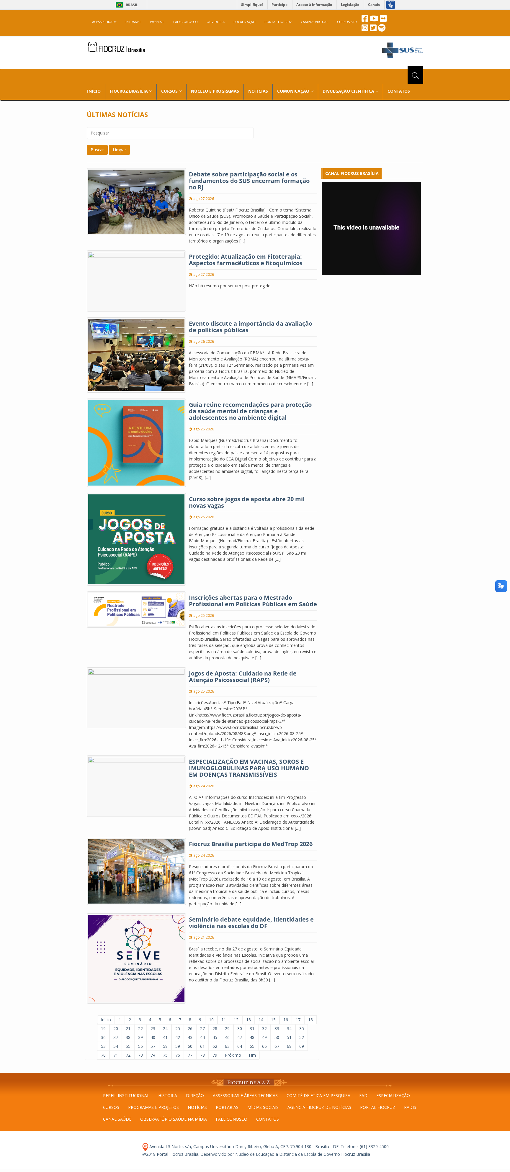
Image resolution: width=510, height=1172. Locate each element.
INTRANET (133, 21)
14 (261, 1019)
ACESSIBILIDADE (104, 21)
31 (252, 1028)
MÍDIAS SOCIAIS (263, 1107)
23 (153, 1028)
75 (165, 1055)
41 (165, 1037)
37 (115, 1037)
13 (248, 1019)
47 (239, 1037)
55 (128, 1046)
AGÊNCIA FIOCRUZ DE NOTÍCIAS (319, 1107)
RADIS (410, 1107)
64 (239, 1046)
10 (211, 1019)
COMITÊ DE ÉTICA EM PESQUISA (318, 1095)
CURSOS (111, 1107)
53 (103, 1046)
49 (264, 1037)
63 (227, 1046)
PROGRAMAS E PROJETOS (153, 1107)
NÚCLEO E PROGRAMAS (215, 91)
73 (140, 1055)
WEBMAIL (157, 21)
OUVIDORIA (216, 21)
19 (103, 1028)
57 (153, 1046)
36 (103, 1037)
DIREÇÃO (195, 1095)
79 (214, 1055)
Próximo (233, 1055)
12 (236, 1019)
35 (301, 1028)
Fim (252, 1055)
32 (264, 1028)
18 (310, 1019)
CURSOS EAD (347, 21)
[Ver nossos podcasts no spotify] (381, 29)
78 (202, 1055)
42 (177, 1037)
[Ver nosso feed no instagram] (365, 29)
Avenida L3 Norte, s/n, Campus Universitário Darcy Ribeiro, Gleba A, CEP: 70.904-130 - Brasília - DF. (243, 1146)
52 (301, 1037)
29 (227, 1028)
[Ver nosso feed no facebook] (365, 20)
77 (190, 1055)
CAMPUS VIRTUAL (314, 21)
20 (115, 1028)
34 (289, 1028)
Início (106, 1019)
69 (301, 1046)
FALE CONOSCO (185, 21)
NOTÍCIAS (258, 91)
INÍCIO (94, 91)
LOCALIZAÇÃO (244, 21)
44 (202, 1037)
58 (165, 1046)
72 (128, 1055)
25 (177, 1028)
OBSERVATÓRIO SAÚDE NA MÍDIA (173, 1119)
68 (289, 1046)
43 (190, 1037)
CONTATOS (399, 91)
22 (140, 1028)
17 (298, 1019)
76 (177, 1055)
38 (128, 1037)
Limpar (119, 150)
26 (190, 1028)
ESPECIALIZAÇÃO (393, 1095)
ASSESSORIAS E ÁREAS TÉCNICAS (245, 1095)
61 (202, 1046)
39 (140, 1037)
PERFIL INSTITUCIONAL (126, 1095)
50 (276, 1037)
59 (177, 1046)
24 (165, 1028)
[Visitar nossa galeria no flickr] (383, 20)
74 (153, 1055)
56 (140, 1046)
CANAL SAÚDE (117, 1119)
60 (190, 1046)
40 (153, 1037)
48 (252, 1037)
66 (264, 1046)
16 (285, 1019)
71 (115, 1055)
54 (115, 1046)
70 (103, 1055)
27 (202, 1028)
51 (289, 1037)
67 (276, 1046)
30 (239, 1028)
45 (214, 1037)
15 (273, 1019)
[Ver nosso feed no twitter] (373, 29)
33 (276, 1028)
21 (128, 1028)
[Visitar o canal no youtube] (374, 20)
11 (223, 1019)
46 (227, 1037)
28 (214, 1028)
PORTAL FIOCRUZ (278, 21)
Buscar (97, 150)
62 (214, 1046)
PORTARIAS (227, 1107)
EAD (363, 1095)
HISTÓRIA (167, 1095)
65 (252, 1046)
